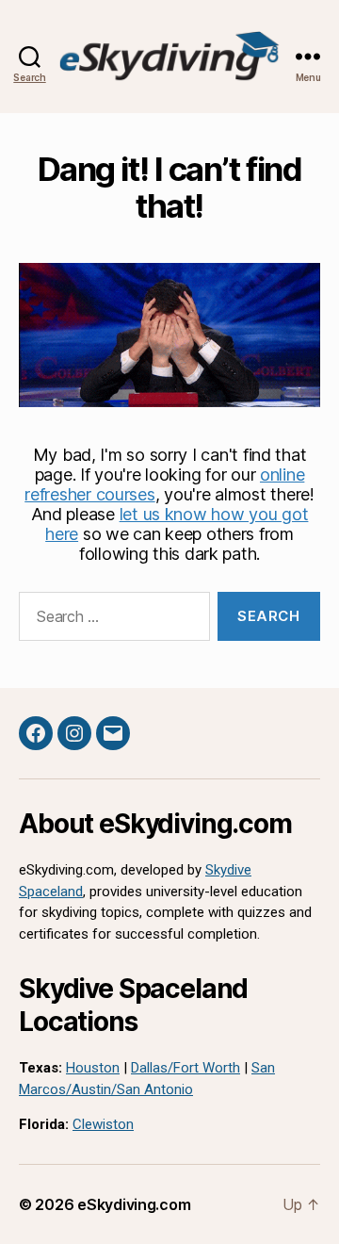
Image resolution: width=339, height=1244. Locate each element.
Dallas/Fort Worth (185, 1067)
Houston (93, 1067)
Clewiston (103, 1124)
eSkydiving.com (133, 1204)
